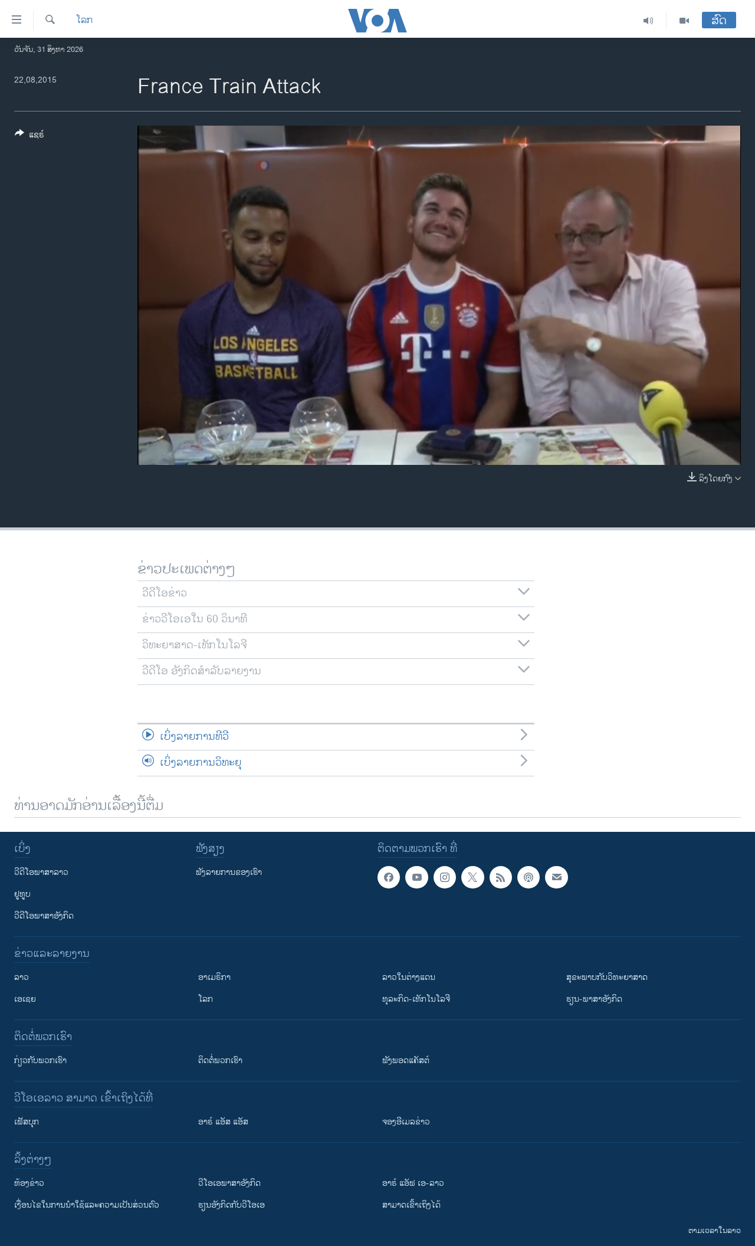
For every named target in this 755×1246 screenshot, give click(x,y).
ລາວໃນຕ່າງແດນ (408, 977)
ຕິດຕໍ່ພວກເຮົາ (220, 1060)
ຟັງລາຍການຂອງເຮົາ (229, 872)
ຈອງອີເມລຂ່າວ (406, 1122)
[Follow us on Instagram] (445, 877)
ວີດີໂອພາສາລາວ (41, 872)
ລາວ (21, 977)
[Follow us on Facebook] (389, 877)
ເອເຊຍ (25, 999)
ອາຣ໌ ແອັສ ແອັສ (223, 1122)
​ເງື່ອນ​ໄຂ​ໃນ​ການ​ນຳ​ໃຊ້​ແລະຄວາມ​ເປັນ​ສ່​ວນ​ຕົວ (86, 1205)
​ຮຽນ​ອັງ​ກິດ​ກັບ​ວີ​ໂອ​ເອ (231, 1205)
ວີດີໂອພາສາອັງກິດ (44, 916)
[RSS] (501, 877)
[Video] (684, 20)
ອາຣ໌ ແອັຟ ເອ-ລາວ (413, 1183)
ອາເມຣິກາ (214, 977)
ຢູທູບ (22, 894)
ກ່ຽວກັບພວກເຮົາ (40, 1060)
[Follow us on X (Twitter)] (472, 877)
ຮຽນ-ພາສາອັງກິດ (594, 999)
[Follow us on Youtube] (416, 877)
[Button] (29, 136)
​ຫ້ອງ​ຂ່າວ (29, 1183)
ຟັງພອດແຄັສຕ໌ (405, 1060)
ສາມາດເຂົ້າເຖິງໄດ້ (411, 1205)
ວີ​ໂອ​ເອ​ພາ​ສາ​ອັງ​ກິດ (229, 1183)
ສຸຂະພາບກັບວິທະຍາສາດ (607, 977)
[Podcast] (528, 877)
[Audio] (649, 20)
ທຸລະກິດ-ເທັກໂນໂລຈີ (416, 999)
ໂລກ (84, 21)
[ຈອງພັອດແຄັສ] (556, 877)
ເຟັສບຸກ (26, 1122)
